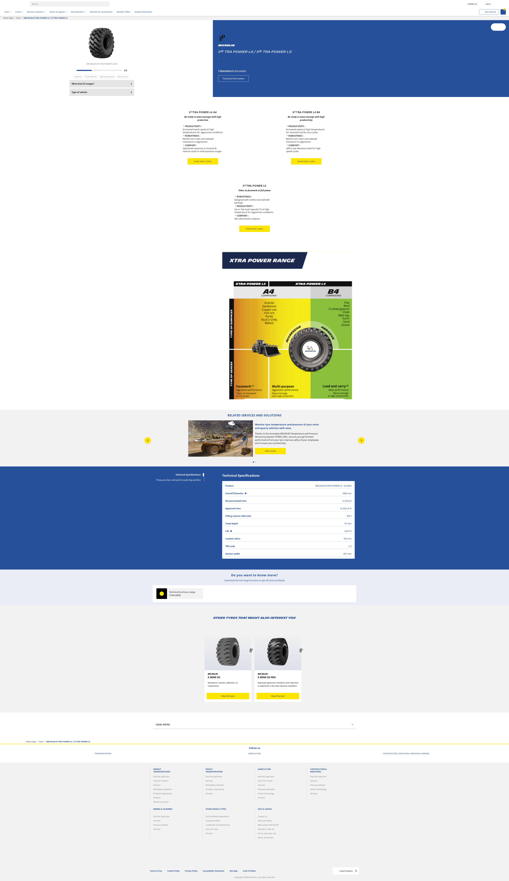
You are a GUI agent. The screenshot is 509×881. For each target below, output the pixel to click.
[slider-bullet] (253, 462)
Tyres (18, 18)
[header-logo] (14, 4)
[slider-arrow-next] (131, 70)
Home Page (8, 18)
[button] (223, 36)
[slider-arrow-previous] (72, 70)
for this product (232, 71)
